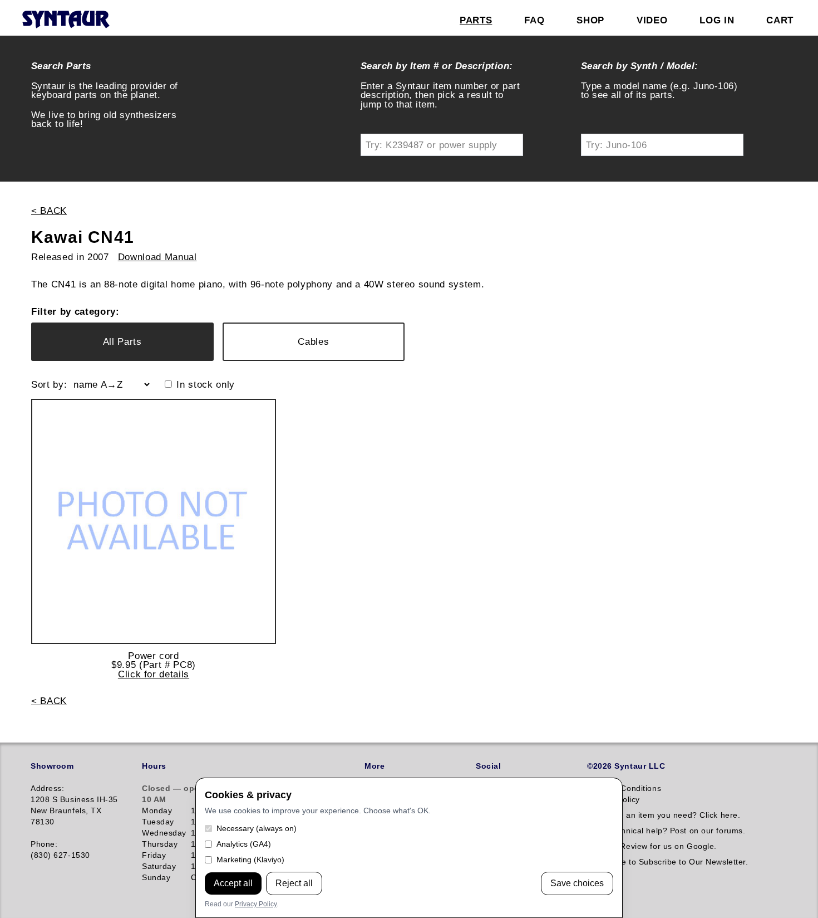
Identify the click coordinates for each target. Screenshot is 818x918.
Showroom (52, 765)
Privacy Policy (256, 904)
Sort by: (49, 384)
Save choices (577, 883)
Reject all (294, 883)
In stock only (205, 384)
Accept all (233, 883)
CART (780, 20)
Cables (313, 341)
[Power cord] (153, 521)
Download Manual (157, 257)
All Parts (122, 341)
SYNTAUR (65, 20)
